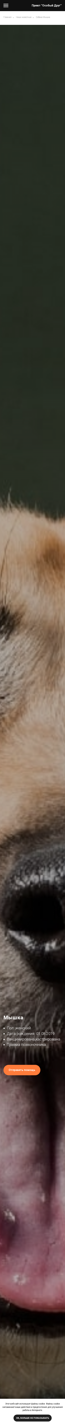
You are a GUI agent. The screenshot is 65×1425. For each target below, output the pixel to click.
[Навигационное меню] (5, 5)
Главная (7, 17)
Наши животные (23, 17)
